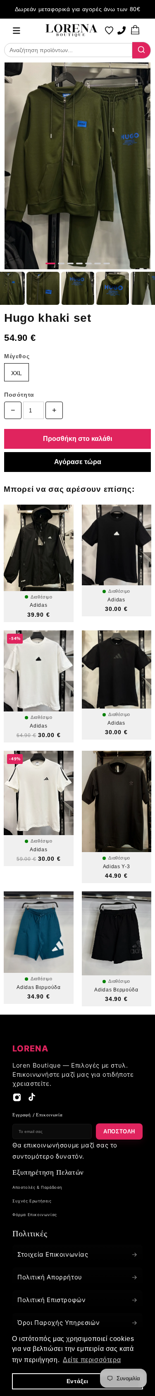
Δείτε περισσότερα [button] (92, 1359)
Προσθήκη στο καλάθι (77, 438)
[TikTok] (31, 1100)
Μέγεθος (16, 356)
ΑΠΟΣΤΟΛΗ (119, 1131)
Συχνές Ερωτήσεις (32, 1201)
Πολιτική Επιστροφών (77, 1300)
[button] (16, 31)
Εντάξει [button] (77, 1381)
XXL (16, 373)
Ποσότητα (19, 394)
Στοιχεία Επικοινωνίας (77, 1254)
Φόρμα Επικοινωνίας (34, 1214)
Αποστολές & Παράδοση (37, 1187)
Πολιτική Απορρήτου (77, 1277)
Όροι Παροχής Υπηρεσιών (77, 1323)
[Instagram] (16, 1100)
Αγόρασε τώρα (77, 461)
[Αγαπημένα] (109, 31)
